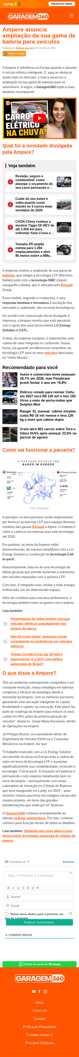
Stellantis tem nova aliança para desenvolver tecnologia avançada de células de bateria (38, 835)
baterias (8, 275)
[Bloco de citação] (37, 888)
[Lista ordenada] (27, 888)
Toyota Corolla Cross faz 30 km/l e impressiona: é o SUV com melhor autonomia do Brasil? (37, 659)
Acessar (68, 861)
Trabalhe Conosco (39, 1035)
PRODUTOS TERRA (61, 4)
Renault (67, 285)
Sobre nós (39, 1010)
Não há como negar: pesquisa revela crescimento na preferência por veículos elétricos (41, 641)
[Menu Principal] (71, 16)
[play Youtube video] (39, 118)
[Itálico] (13, 888)
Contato (39, 1018)
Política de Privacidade (39, 1027)
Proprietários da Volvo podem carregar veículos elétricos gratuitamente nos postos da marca (40, 623)
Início (39, 1002)
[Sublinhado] (18, 888)
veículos (50, 353)
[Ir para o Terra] (12, 4)
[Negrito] (8, 888)
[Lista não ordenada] (32, 888)
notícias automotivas (30, 818)
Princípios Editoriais (39, 1043)
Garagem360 (15, 813)
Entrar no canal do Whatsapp (42, 964)
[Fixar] (22, 888)
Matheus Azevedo (24, 48)
